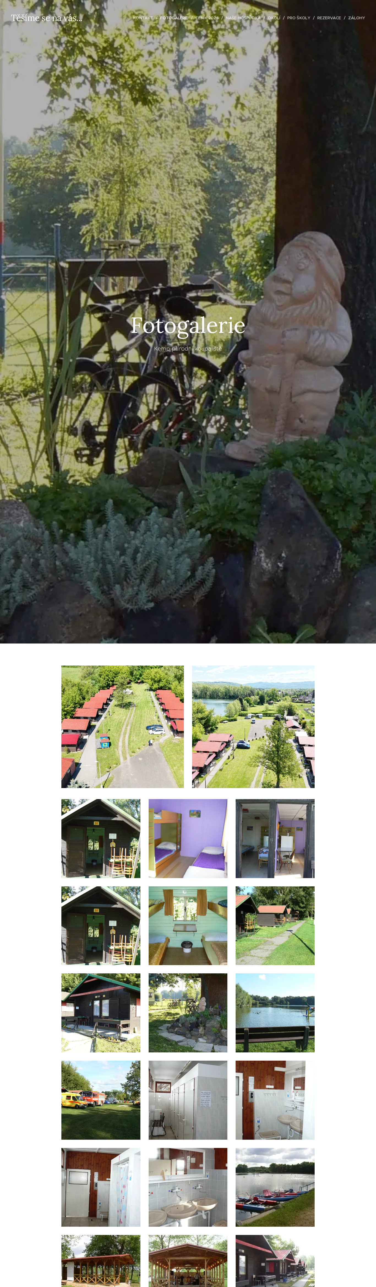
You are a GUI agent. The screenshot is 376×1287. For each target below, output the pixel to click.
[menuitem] (144, 18)
